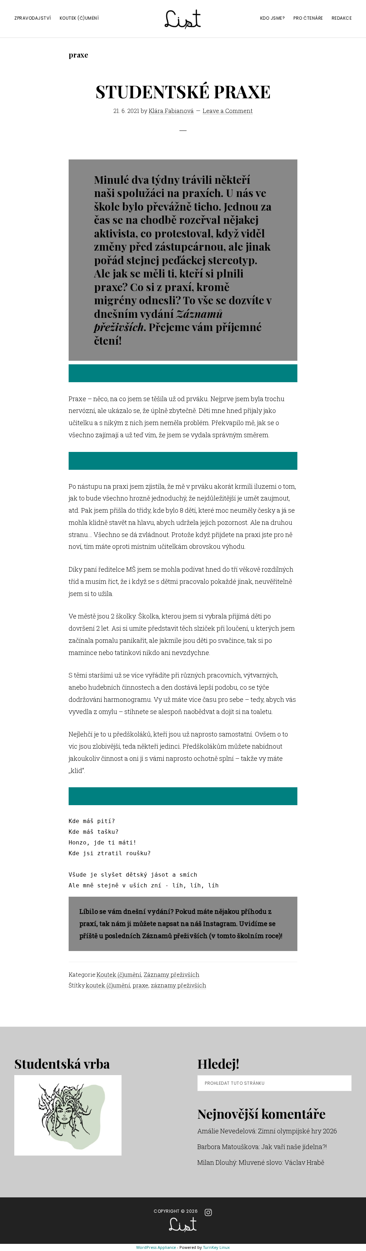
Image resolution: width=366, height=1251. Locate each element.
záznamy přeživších (178, 985)
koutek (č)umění (108, 985)
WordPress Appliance (156, 1247)
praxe (140, 985)
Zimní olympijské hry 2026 (297, 1131)
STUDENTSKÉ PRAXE (183, 91)
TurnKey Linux (216, 1247)
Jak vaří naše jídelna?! (294, 1146)
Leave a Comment (228, 110)
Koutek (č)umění (119, 974)
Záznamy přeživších (171, 974)
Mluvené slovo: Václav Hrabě (281, 1162)
